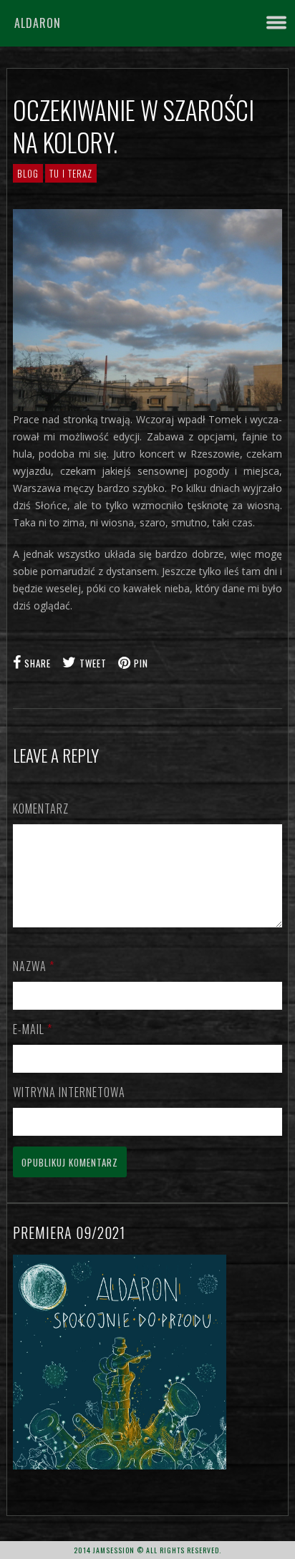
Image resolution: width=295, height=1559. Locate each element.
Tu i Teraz (70, 173)
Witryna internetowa (69, 1092)
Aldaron (37, 23)
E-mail (32, 1029)
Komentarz (41, 808)
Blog (28, 173)
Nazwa (33, 966)
